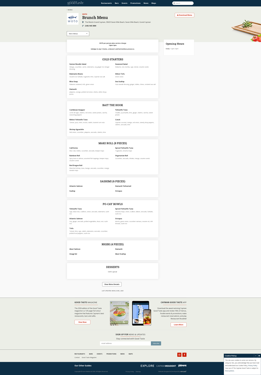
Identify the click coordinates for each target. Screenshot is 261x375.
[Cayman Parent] (182, 365)
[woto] (73, 19)
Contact (77, 357)
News (146, 3)
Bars (117, 3)
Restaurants (106, 3)
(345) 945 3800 (90, 26)
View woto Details (111, 284)
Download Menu (185, 15)
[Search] (174, 3)
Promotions (135, 3)
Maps (154, 3)
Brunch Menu (95, 17)
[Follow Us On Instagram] (179, 355)
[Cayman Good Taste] (75, 3)
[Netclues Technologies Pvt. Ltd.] (183, 371)
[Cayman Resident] (167, 366)
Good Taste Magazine (89, 357)
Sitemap (138, 371)
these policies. (229, 371)
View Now (82, 322)
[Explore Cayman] (148, 366)
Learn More (178, 325)
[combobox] (78, 33)
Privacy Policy (130, 371)
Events (124, 3)
